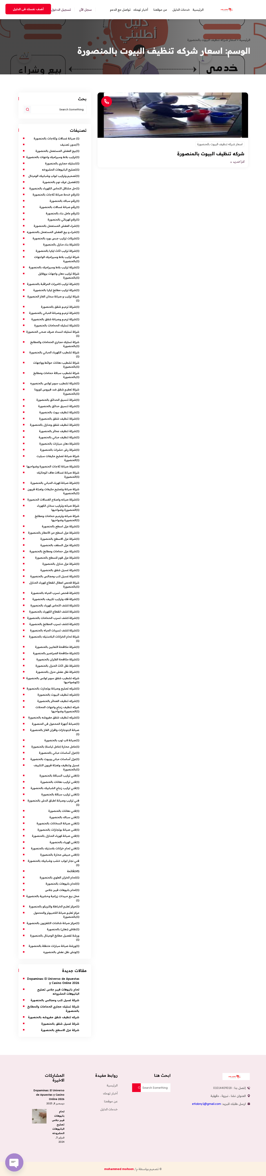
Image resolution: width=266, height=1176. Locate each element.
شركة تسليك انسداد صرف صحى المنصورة (52, 331)
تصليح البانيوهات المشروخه (59, 169)
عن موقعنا (160, 9)
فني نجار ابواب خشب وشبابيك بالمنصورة (53, 860)
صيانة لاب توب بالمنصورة (60, 740)
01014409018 (222, 1088)
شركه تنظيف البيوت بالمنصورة (210, 153)
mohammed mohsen (119, 1169)
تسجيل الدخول (61, 9)
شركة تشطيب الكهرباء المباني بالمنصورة (54, 352)
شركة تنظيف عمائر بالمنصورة (57, 431)
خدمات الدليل (181, 9)
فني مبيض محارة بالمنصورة (58, 854)
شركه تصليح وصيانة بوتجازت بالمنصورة (51, 688)
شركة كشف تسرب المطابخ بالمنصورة (52, 624)
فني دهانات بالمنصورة (62, 811)
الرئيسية (198, 9)
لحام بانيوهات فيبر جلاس (60, 890)
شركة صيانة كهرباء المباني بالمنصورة (53, 483)
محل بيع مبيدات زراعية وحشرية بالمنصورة (52, 896)
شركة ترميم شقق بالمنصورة (58, 306)
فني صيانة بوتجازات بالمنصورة (56, 829)
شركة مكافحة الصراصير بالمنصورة (54, 653)
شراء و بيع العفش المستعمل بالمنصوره (51, 232)
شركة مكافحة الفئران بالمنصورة (56, 659)
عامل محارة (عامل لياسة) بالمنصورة (53, 746)
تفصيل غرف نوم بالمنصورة (59, 182)
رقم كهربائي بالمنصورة (62, 219)
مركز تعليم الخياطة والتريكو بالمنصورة (52, 906)
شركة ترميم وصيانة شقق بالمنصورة (53, 319)
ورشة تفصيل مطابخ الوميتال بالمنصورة (54, 935)
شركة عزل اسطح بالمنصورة (59, 526)
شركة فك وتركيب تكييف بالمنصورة (54, 599)
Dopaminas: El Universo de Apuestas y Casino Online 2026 (48, 1095)
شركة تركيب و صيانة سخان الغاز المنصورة (53, 296)
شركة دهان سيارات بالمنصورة (57, 443)
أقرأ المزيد (238, 162)
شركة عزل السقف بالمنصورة (58, 545)
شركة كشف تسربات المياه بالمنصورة (53, 630)
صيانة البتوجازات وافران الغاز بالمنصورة (54, 730)
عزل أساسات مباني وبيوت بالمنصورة (53, 759)
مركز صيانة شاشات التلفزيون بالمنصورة (51, 923)
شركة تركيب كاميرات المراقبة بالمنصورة (51, 284)
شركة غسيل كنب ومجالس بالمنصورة (53, 576)
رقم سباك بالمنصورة (63, 201)
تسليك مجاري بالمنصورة (60, 163)
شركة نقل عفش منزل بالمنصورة (56, 672)
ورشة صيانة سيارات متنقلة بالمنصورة (52, 946)
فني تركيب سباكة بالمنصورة (58, 794)
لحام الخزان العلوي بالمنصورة (58, 877)
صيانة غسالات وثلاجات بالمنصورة (55, 138)
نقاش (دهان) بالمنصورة (61, 929)
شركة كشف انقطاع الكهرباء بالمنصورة (52, 611)
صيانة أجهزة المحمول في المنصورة (54, 723)
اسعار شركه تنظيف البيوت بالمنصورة (219, 144)
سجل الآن (85, 9)
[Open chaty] (14, 1162)
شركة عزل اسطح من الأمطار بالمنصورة (51, 532)
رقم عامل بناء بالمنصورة (61, 213)
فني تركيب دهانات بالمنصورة (58, 782)
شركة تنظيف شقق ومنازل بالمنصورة (53, 424)
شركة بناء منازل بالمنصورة (59, 244)
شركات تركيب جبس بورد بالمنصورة (54, 238)
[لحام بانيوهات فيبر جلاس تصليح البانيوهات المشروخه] (39, 1116)
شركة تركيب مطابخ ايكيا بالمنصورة (54, 290)
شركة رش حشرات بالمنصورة (58, 449)
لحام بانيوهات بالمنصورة (61, 883)
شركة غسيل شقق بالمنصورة (58, 570)
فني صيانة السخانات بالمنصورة (56, 823)
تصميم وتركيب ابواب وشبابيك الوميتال (52, 176)
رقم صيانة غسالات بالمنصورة (57, 207)
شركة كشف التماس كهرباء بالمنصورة (53, 605)
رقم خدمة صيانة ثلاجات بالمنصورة (54, 194)
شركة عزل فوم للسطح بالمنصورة (55, 557)
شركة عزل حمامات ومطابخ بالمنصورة (52, 551)
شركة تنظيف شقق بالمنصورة (57, 418)
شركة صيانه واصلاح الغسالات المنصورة (51, 499)
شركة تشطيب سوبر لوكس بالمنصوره (53, 383)
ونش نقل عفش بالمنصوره (59, 952)
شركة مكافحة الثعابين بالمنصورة (55, 647)
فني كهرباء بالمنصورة (63, 842)
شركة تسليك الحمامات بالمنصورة (55, 325)
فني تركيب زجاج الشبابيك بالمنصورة (53, 788)
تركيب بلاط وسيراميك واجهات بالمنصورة (51, 157)
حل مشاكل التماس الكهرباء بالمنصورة (52, 188)
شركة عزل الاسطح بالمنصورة (58, 538)
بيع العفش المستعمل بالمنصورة (55, 151)
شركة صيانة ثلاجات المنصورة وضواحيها (51, 466)
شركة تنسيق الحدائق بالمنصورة (56, 399)
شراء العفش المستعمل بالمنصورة (55, 226)
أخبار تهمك (140, 9)
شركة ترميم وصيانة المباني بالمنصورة (52, 313)
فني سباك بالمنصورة (62, 817)
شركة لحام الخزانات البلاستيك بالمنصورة (54, 636)
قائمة (70, 871)
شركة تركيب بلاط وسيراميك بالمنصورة (52, 267)
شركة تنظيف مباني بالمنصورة (57, 437)
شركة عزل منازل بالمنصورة (59, 563)
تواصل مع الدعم (120, 9)
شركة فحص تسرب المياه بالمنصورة (53, 593)
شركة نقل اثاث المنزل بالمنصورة (55, 665)
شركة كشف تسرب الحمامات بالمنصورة (51, 618)
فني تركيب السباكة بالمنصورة (57, 775)
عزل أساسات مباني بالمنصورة (57, 752)
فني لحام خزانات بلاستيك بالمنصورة (53, 848)
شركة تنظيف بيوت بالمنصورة (57, 412)
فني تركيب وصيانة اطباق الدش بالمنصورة (53, 800)
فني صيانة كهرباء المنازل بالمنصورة (54, 836)
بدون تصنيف (68, 144)
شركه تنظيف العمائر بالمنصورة (56, 701)
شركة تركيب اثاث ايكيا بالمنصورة (56, 251)
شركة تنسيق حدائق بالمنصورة (57, 406)
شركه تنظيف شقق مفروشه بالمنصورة (52, 717)
